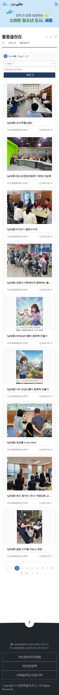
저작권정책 (29, 666)
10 (27, 573)
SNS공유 (47, 36)
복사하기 (51, 36)
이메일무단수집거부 (29, 675)
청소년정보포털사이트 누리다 (12, 4)
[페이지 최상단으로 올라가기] (29, 622)
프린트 (55, 36)
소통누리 (12, 42)
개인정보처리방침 (29, 657)
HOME (3, 43)
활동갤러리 (25, 42)
